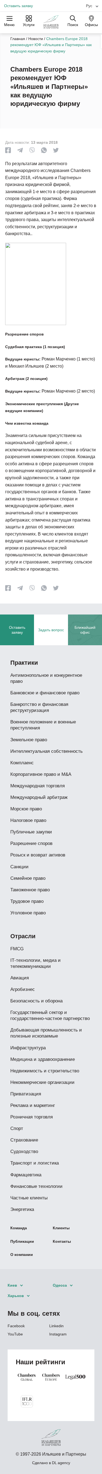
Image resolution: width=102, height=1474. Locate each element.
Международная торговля (37, 785)
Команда (18, 1228)
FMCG (17, 948)
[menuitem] (90, 5)
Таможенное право (30, 889)
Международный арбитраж (38, 797)
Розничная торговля (31, 1117)
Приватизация (25, 1094)
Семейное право (27, 878)
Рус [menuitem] (89, 6)
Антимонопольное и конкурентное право (46, 678)
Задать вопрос (51, 630)
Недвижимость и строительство (44, 1070)
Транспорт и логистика (34, 1163)
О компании (21, 1254)
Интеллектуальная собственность (46, 751)
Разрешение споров (31, 843)
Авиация (19, 977)
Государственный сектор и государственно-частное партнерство (50, 1015)
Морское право (26, 808)
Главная (17, 38)
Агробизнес (22, 989)
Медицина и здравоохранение (42, 1059)
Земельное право (28, 739)
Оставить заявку (18, 6)
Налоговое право (28, 820)
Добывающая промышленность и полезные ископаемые (46, 1033)
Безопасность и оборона (36, 1001)
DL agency (61, 1463)
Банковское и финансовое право (44, 692)
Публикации (22, 1241)
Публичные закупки (31, 832)
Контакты (62, 1241)
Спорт (16, 1128)
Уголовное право (28, 912)
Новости (35, 38)
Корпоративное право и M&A (40, 774)
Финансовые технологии (36, 1186)
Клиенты (61, 1228)
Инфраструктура (28, 1047)
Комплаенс (22, 762)
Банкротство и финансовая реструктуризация (39, 707)
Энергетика (22, 1209)
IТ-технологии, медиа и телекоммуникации (35, 963)
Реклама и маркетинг (32, 1105)
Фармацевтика (25, 1174)
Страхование (24, 1140)
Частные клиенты (29, 1197)
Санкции (19, 866)
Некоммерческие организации (42, 1082)
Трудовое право (27, 901)
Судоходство (24, 1151)
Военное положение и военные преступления (43, 725)
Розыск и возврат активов (37, 855)
